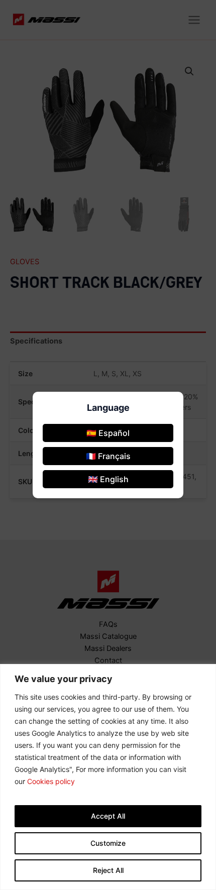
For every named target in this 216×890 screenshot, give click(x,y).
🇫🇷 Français (108, 456)
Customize (108, 843)
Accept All (108, 816)
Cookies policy (51, 781)
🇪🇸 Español (108, 433)
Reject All (108, 870)
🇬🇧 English (108, 479)
